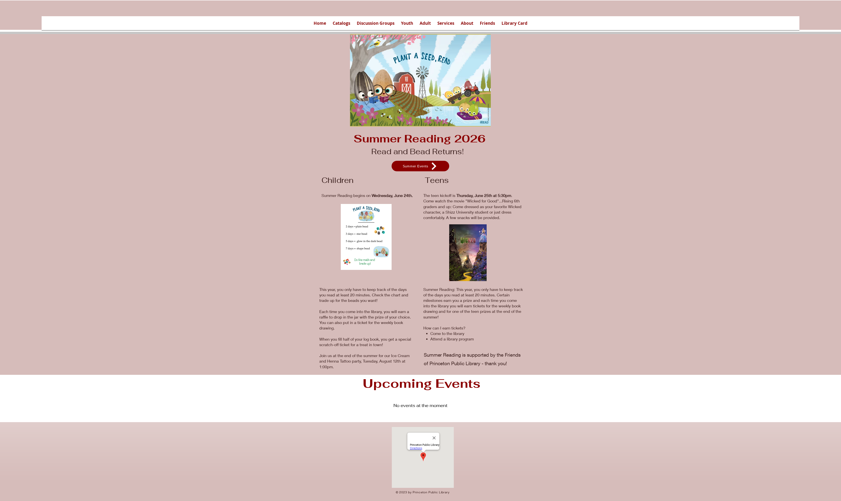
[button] (341, 24)
